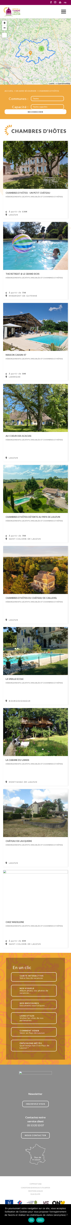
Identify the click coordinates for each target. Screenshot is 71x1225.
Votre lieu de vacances (32, 976)
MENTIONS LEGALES (35, 1191)
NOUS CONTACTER (35, 1135)
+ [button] (4, 23)
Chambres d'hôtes (48, 91)
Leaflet (51, 83)
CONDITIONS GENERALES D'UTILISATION (35, 1188)
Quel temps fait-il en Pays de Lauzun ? (34, 1045)
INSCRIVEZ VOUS (35, 1104)
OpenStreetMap (63, 83)
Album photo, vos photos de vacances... (34, 990)
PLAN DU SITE (35, 1194)
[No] (67, 1214)
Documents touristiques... (33, 1004)
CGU (40, 1220)
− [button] (4, 28)
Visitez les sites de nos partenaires (32, 1018)
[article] (35, 180)
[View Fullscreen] (4, 35)
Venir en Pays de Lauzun (32, 1031)
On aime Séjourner (26, 91)
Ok (31, 1220)
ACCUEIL (9, 91)
